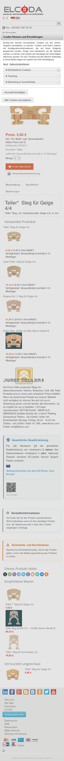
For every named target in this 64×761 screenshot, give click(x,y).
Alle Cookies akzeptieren (17, 100)
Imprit (5, 64)
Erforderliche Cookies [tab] (19, 69)
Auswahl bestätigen (14, 92)
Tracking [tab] (12, 76)
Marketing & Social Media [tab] (21, 82)
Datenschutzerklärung (19, 64)
